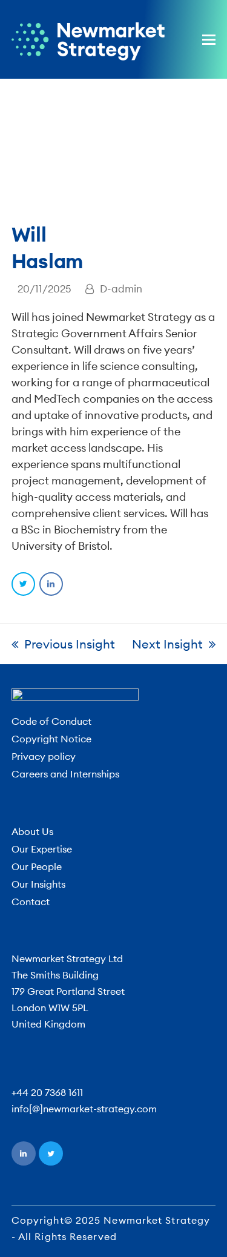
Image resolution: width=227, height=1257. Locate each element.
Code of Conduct (51, 721)
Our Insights (38, 884)
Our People (37, 866)
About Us (32, 831)
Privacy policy (44, 756)
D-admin (121, 288)
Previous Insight (69, 644)
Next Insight (167, 644)
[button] (208, 39)
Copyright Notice (51, 739)
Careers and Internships (65, 774)
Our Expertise (42, 849)
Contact (31, 902)
